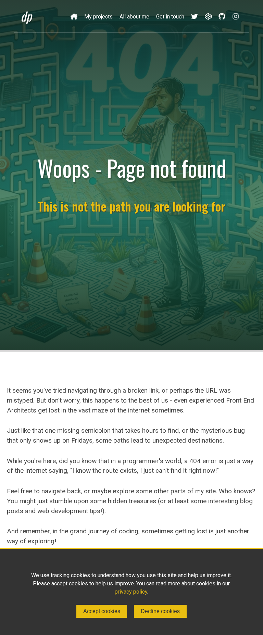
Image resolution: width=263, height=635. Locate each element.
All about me (134, 16)
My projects (98, 16)
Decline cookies (160, 611)
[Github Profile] (222, 16)
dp (26, 16)
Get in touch (170, 16)
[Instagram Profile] (235, 16)
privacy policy (131, 591)
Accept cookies (101, 611)
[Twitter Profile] (194, 16)
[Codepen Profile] (208, 16)
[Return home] (74, 16)
